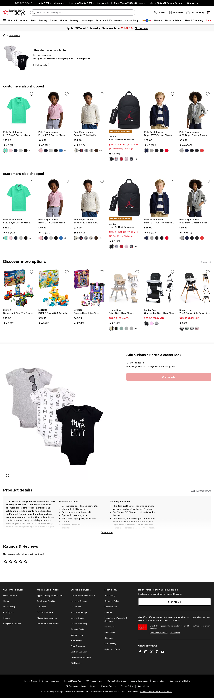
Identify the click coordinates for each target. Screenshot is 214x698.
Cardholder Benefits (46, 601)
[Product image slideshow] (54, 416)
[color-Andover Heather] (86, 150)
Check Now (175, 633)
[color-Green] (187, 328)
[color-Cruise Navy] (147, 150)
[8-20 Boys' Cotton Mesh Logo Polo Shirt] (19, 110)
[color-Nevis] (91, 150)
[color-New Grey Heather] (21, 150)
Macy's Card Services (47, 618)
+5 (30, 150)
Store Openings (78, 646)
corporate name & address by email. (156, 691)
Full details (41, 65)
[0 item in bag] (208, 12)
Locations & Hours (79, 601)
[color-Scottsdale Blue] (61, 150)
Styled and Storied (112, 649)
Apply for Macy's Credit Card (50, 595)
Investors (108, 612)
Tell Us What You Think (81, 657)
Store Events (76, 640)
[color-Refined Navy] (16, 150)
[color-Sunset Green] (6, 150)
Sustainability (110, 644)
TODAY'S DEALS (23, 3)
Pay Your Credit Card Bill (48, 624)
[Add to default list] (31, 94)
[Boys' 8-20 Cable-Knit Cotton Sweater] (89, 110)
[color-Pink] (126, 159)
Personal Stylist (77, 629)
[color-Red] (121, 159)
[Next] (207, 110)
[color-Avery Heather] (157, 150)
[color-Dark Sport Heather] (152, 150)
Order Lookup (9, 607)
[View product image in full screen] (7, 476)
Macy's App (76, 607)
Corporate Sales (111, 601)
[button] (54, 416)
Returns (6, 618)
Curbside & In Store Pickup (83, 595)
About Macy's (110, 595)
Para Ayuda (8, 612)
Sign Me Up (174, 601)
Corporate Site (110, 607)
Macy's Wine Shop (79, 624)
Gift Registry (76, 663)
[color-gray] (157, 323)
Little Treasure (42, 54)
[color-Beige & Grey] (111, 328)
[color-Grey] (192, 328)
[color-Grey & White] (131, 328)
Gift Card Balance (45, 612)
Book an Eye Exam (79, 652)
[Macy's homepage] (4, 35)
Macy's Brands (77, 618)
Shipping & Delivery (12, 624)
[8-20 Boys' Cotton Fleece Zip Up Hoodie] (195, 110)
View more (107, 532)
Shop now (141, 28)
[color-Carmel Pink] (11, 150)
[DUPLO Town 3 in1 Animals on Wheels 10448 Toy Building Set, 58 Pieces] (54, 288)
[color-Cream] (76, 150)
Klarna (6, 601)
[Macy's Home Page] (14, 12)
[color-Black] (111, 159)
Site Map (108, 638)
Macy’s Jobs (109, 627)
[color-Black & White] (116, 328)
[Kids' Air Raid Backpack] (124, 110)
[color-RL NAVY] (81, 150)
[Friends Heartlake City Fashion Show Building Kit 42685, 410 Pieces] (89, 288)
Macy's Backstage (79, 612)
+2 (136, 159)
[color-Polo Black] (26, 150)
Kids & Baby (14, 35)
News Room (109, 632)
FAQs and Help (10, 595)
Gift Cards (41, 607)
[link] (19, 141)
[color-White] (116, 159)
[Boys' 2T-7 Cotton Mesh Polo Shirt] (54, 110)
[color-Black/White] (131, 159)
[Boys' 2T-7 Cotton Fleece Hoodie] (160, 110)
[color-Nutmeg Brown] (96, 150)
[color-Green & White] (121, 328)
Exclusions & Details (158, 633)
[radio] (5, 150)
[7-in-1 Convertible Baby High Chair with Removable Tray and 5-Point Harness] (195, 288)
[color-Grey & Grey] (126, 328)
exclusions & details (142, 509)
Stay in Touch (77, 635)
